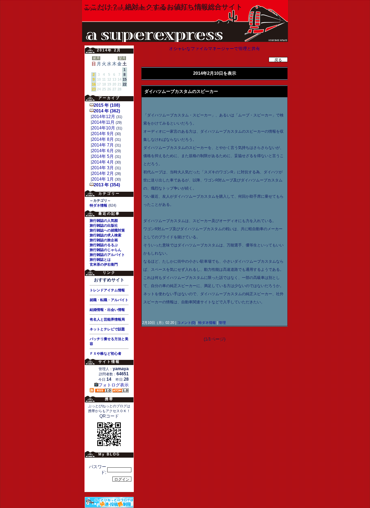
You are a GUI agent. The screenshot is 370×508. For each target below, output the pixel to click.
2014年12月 (103, 116)
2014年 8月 (103, 139)
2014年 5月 (103, 156)
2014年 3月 (103, 167)
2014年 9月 (103, 133)
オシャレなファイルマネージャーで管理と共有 (214, 48)
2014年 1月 (103, 179)
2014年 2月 (103, 173)
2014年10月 (103, 128)
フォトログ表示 (113, 385)
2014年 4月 (103, 162)
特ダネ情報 (207, 323)
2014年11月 (103, 122)
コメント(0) (185, 323)
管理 (222, 323)
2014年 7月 (103, 145)
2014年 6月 (103, 150)
